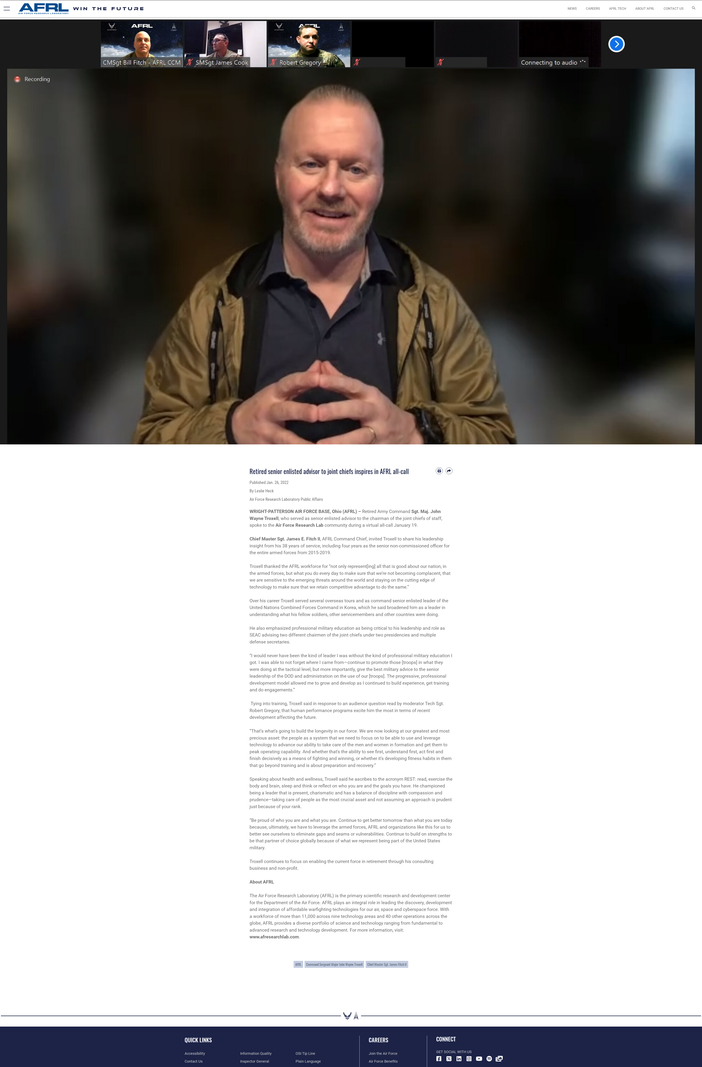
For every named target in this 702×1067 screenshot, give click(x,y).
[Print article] (439, 470)
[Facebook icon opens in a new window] (439, 1059)
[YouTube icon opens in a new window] (479, 1059)
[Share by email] (449, 470)
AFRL (298, 964)
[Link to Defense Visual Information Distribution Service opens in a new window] (499, 1059)
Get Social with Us (454, 1052)
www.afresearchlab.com (274, 936)
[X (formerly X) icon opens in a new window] (449, 1059)
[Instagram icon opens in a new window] (469, 1059)
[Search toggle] (693, 8)
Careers (378, 1040)
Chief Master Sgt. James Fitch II (387, 964)
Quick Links (198, 1040)
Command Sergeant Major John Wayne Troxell (334, 964)
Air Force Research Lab (299, 525)
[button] (6, 8)
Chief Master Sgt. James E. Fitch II (285, 539)
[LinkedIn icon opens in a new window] (459, 1059)
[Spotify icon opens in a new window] (489, 1059)
